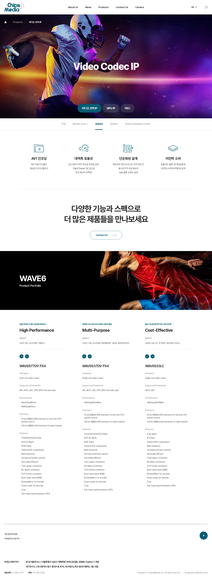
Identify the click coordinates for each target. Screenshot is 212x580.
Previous (21, 356)
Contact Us (122, 7)
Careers (139, 7)
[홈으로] (14, 4)
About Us (73, 7)
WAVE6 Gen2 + (80, 124)
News (88, 7)
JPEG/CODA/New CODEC (138, 124)
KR (193, 7)
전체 (63, 124)
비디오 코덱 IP (89, 108)
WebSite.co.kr (202, 572)
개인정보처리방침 (11, 534)
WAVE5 (114, 124)
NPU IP (111, 108)
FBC (127, 108)
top (204, 536)
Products (104, 7)
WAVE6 (99, 124)
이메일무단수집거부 (11, 538)
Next (27, 356)
